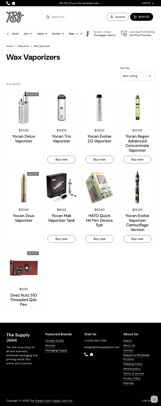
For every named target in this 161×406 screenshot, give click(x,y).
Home (9, 46)
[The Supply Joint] (15, 17)
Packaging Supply (56, 350)
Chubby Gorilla (54, 340)
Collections (23, 46)
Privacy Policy (131, 378)
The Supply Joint (41, 400)
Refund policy (131, 368)
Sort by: (125, 68)
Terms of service (133, 373)
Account (120, 16)
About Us (129, 345)
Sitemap (128, 383)
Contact (128, 350)
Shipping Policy (132, 364)
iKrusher (50, 345)
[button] (141, 17)
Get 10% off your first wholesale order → (80, 3)
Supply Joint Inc (62, 400)
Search (127, 340)
